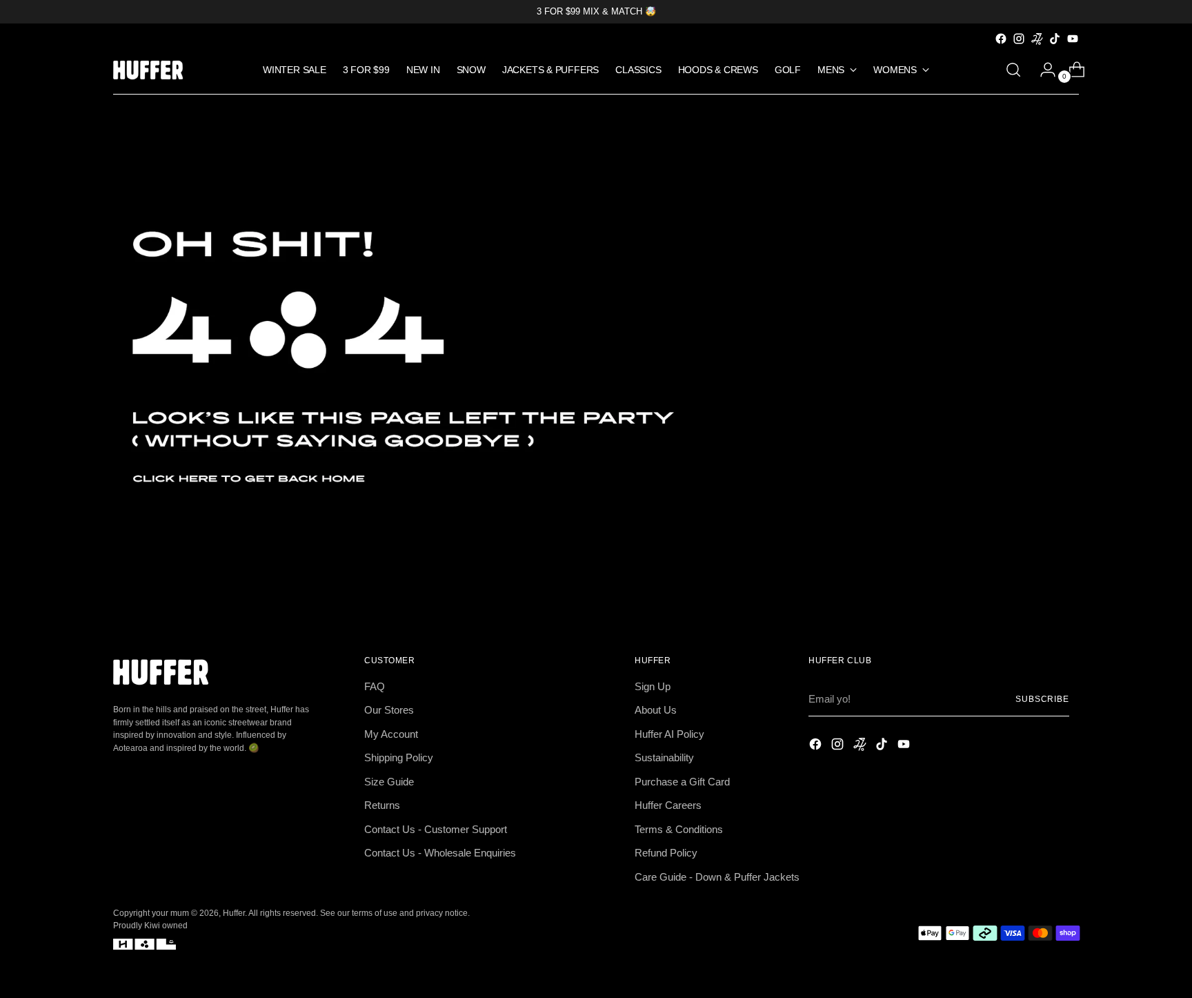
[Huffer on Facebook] (1001, 38)
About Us (656, 710)
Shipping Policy (398, 757)
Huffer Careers (668, 805)
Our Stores (389, 710)
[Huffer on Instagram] (1019, 38)
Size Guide (389, 781)
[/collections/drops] (596, 357)
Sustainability (664, 757)
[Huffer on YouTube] (1072, 38)
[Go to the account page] (1042, 70)
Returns (382, 805)
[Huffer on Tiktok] (1055, 38)
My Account (391, 734)
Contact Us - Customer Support (435, 829)
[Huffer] (151, 70)
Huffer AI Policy (669, 734)
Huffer (234, 912)
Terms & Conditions (679, 829)
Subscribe (1042, 698)
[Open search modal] (1013, 70)
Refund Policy (666, 853)
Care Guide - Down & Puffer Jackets (717, 877)
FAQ (374, 686)
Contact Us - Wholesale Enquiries (440, 853)
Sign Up (652, 686)
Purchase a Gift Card (682, 781)
